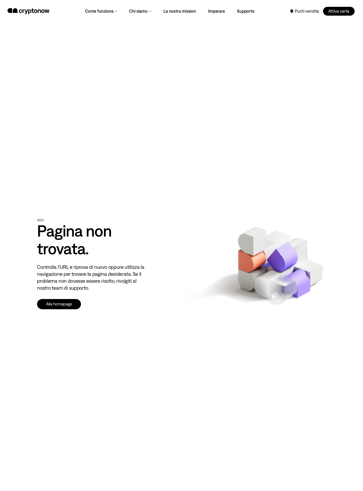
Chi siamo (138, 11)
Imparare (216, 11)
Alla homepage (59, 304)
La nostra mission (179, 11)
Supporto (246, 11)
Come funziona (99, 11)
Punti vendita (307, 11)
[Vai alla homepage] (28, 11)
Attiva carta (338, 11)
